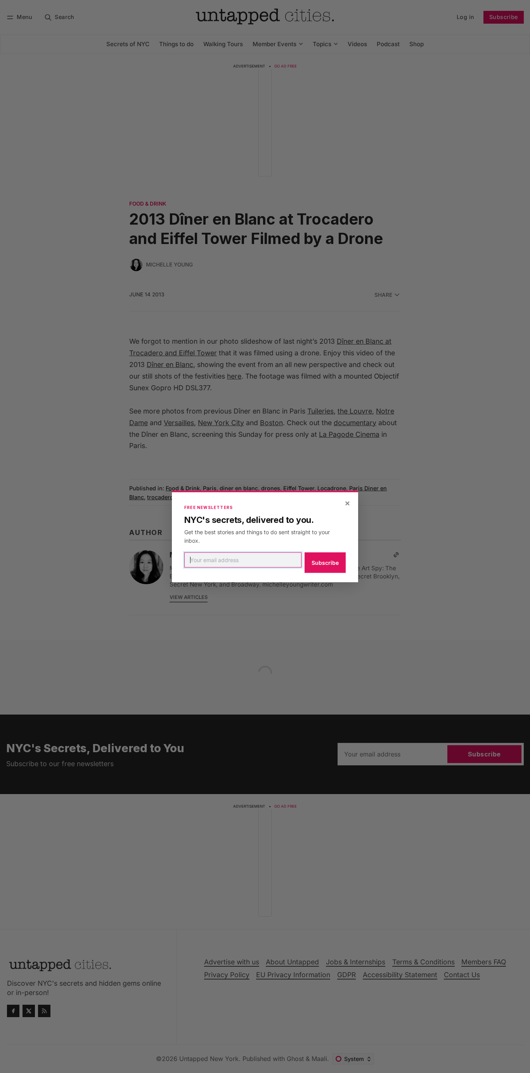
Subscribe (325, 562)
